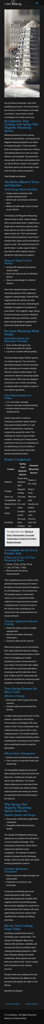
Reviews (23, 88)
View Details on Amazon (15, 176)
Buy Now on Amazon (13, 991)
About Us (8, 1018)
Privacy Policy (20, 1018)
